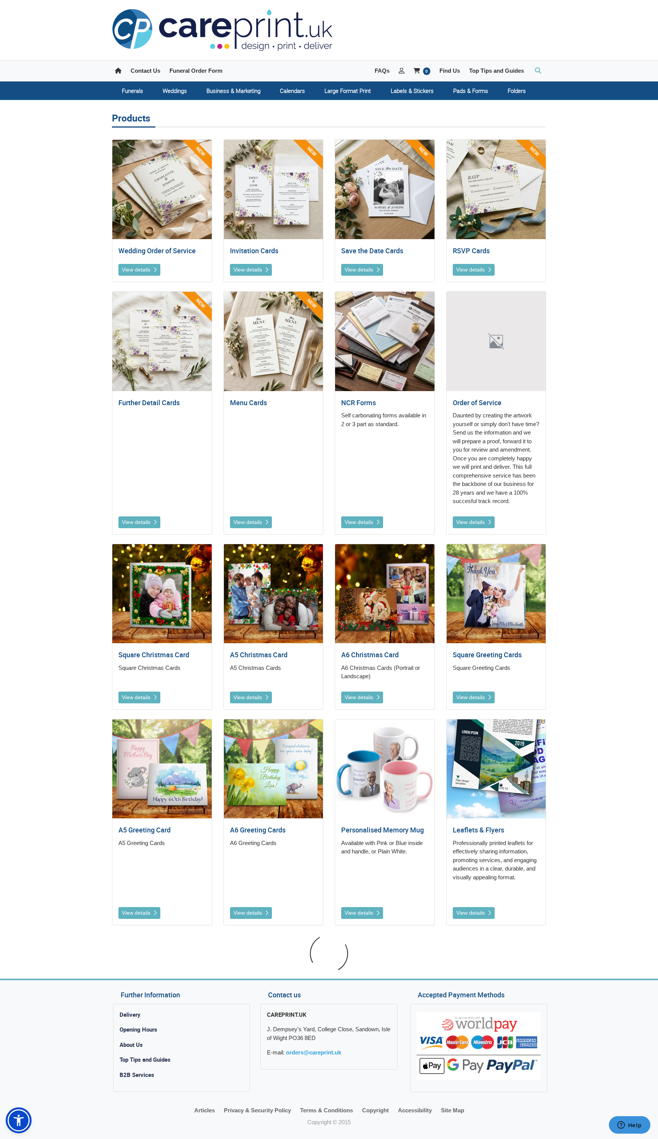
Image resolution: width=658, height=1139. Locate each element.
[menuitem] (132, 90)
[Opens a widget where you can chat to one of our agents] (629, 1125)
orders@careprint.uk (313, 1052)
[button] (19, 1120)
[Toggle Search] (538, 71)
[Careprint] (222, 30)
